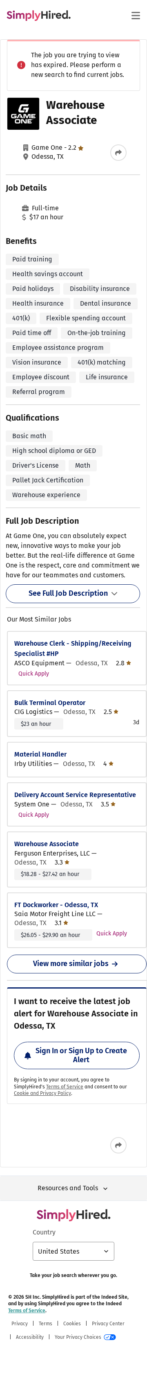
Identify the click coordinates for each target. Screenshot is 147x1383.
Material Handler (40, 754)
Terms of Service (64, 1087)
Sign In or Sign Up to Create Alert (81, 1055)
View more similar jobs (71, 963)
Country (44, 1232)
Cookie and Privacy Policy (42, 1093)
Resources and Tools (68, 1188)
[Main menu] (135, 15)
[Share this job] (118, 152)
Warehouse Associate (46, 844)
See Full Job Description (68, 593)
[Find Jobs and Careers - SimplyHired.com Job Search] (39, 15)
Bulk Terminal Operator (49, 703)
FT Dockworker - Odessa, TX (56, 905)
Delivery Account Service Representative (75, 795)
